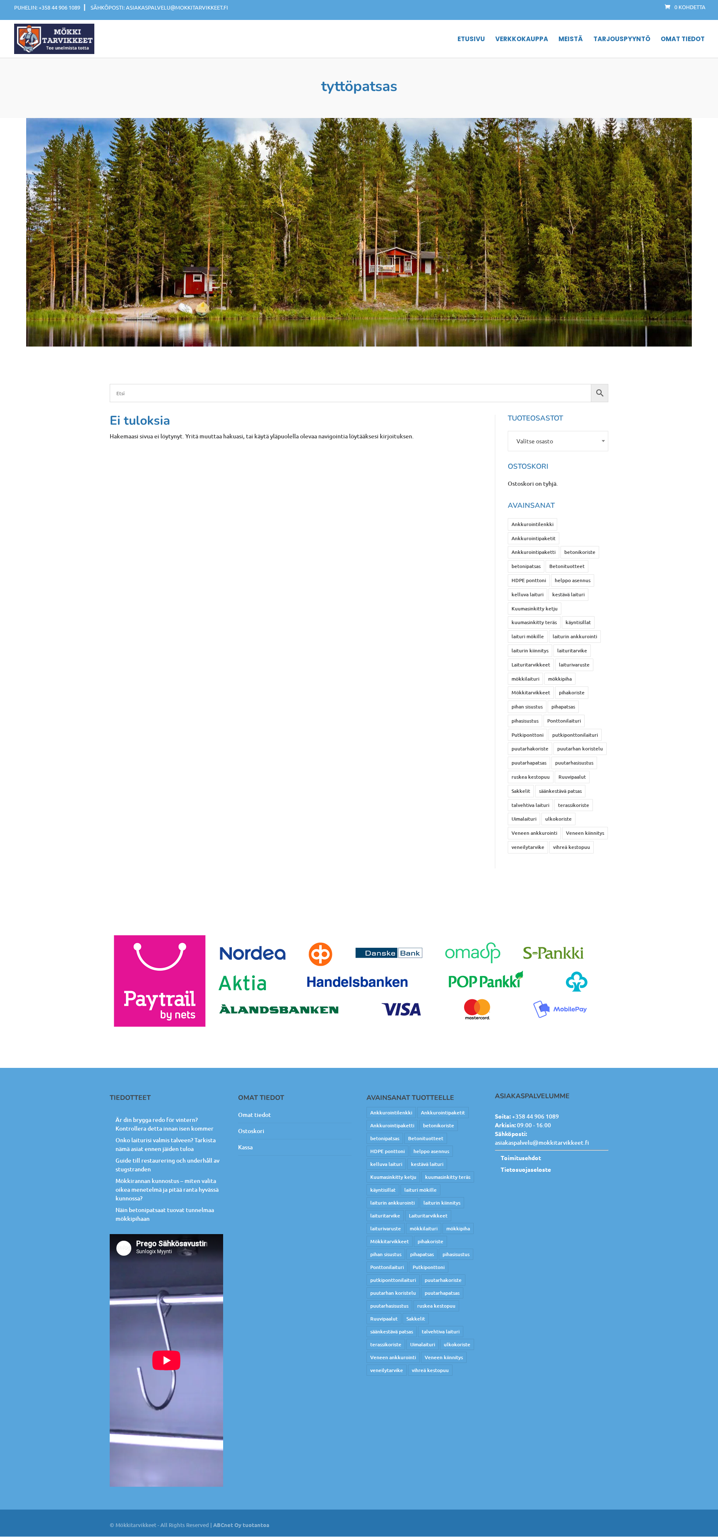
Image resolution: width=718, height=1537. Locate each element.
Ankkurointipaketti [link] (533, 552)
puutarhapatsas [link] (528, 762)
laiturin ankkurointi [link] (575, 636)
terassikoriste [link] (573, 805)
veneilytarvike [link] (527, 847)
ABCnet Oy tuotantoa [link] (241, 1524)
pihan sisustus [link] (527, 706)
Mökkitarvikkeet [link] (530, 692)
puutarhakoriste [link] (529, 748)
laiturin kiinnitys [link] (529, 650)
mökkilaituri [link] (525, 678)
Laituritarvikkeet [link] (530, 664)
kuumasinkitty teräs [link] (534, 622)
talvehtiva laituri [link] (530, 805)
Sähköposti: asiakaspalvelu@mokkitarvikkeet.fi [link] (159, 7)
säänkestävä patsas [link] (560, 790)
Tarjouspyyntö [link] (621, 39)
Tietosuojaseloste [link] (526, 1169)
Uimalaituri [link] (523, 818)
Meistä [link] (570, 39)
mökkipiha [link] (560, 678)
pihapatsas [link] (563, 706)
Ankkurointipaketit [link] (533, 538)
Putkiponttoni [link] (527, 734)
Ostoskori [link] (251, 1131)
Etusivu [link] (471, 39)
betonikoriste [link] (579, 552)
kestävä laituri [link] (568, 594)
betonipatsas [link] (526, 566)
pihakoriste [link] (572, 692)
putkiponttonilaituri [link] (575, 734)
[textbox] (558, 441)
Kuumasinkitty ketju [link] (534, 608)
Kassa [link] (245, 1147)
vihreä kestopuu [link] (571, 847)
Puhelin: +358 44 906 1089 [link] (47, 7)
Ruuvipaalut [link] (572, 776)
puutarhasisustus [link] (574, 762)
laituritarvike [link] (572, 650)
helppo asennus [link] (572, 580)
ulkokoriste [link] (558, 818)
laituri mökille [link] (527, 636)
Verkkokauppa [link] (521, 39)
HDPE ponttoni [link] (528, 580)
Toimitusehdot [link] (521, 1157)
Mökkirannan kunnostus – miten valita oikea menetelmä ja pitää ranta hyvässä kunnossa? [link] (167, 1189)
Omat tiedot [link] (683, 39)
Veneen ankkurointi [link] (534, 832)
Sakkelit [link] (520, 790)
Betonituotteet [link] (567, 566)
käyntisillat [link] (578, 622)
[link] (685, 6)
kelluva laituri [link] (527, 594)
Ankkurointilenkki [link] (532, 524)
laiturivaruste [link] (574, 664)
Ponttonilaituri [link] (564, 720)
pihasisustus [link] (524, 720)
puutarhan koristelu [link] (580, 748)
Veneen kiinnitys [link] (585, 832)
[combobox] (558, 441)
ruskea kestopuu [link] (530, 776)
